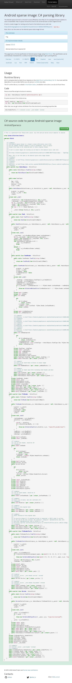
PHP (26, 63)
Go (37, 59)
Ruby (52, 63)
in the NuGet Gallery (30, 85)
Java (49, 59)
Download (37, 2)
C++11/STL (17, 59)
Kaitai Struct (48, 54)
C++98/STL (26, 59)
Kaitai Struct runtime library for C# (46, 80)
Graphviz (43, 59)
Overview (8, 59)
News (43, 2)
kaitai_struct (56, 677)
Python (32, 63)
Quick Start (28, 2)
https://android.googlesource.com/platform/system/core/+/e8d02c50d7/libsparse (28, 27)
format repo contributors (30, 670)
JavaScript (9, 63)
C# (32, 59)
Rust (58, 63)
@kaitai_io (33, 677)
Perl (20, 63)
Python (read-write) (42, 63)
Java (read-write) (59, 59)
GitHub (10, 677)
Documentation (63, 6)
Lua (16, 63)
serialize (37, 82)
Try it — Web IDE (51, 6)
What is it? (19, 2)
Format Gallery (52, 2)
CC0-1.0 (13, 45)
